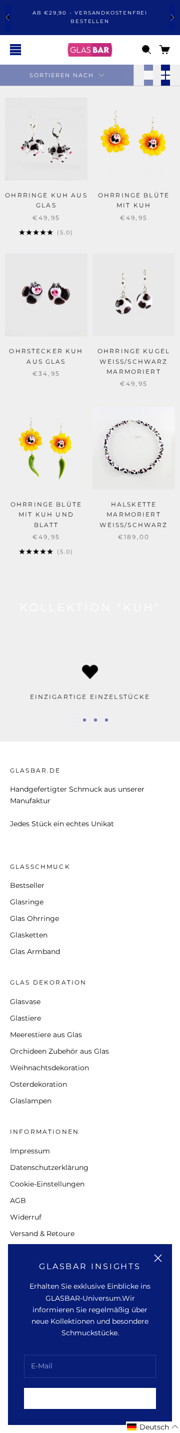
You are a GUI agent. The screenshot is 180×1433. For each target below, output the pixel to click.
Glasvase (25, 1001)
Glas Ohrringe (34, 918)
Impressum (30, 1150)
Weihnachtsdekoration (49, 1067)
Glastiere (25, 1018)
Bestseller (27, 885)
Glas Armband (35, 951)
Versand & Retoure (42, 1233)
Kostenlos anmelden (90, 1398)
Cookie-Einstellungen (47, 1183)
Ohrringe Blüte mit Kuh (134, 200)
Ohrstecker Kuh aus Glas (46, 356)
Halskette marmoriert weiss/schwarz (134, 515)
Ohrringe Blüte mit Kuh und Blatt (46, 515)
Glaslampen (31, 1100)
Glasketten (29, 934)
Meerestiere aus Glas (46, 1034)
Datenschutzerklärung (49, 1167)
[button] (153, 1427)
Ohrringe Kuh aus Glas (46, 200)
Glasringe (27, 901)
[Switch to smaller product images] (165, 75)
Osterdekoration (38, 1084)
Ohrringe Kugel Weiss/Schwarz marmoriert (134, 361)
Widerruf (26, 1217)
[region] (90, 683)
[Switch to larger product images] (148, 75)
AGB (18, 1200)
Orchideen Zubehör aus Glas (59, 1051)
